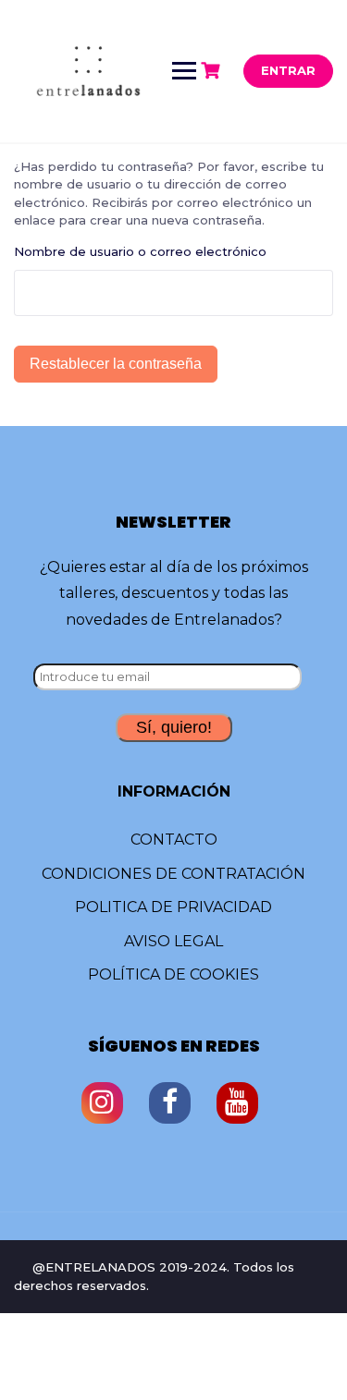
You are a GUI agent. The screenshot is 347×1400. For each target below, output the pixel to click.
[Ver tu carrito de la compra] (213, 70)
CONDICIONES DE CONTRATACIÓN (173, 874)
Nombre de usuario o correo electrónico (140, 251)
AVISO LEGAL (173, 941)
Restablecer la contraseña (116, 363)
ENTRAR (288, 70)
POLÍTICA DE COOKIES (173, 974)
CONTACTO (173, 839)
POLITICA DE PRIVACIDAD (173, 907)
